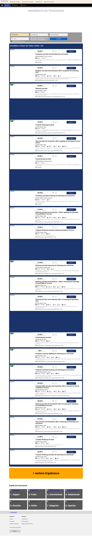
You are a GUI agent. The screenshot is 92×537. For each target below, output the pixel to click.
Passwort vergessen (14, 523)
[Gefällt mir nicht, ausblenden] (55, 51)
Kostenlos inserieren (49, 1)
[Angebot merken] (53, 51)
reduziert (34, 39)
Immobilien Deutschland (28, 1)
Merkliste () (39, 1)
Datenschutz (24, 519)
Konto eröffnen (25, 521)
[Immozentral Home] (2, 5)
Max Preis (22, 41)
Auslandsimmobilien (15, 1)
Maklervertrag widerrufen (27, 523)
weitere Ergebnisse (46, 473)
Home (2, 8)
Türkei (13, 8)
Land (7, 5)
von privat (41, 38)
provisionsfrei (42, 39)
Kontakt (11, 519)
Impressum (12, 521)
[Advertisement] (46, 22)
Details (71, 51)
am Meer (34, 38)
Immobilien (8, 8)
